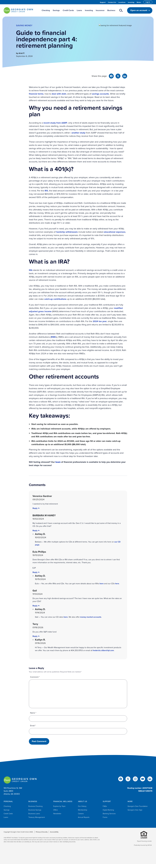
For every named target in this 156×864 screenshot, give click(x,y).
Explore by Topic (59, 806)
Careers (81, 813)
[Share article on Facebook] (111, 75)
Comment (35, 677)
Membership (82, 810)
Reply (35, 508)
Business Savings (34, 810)
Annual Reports (83, 817)
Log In (148, 2)
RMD (53, 337)
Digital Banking (108, 810)
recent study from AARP (55, 122)
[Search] (121, 10)
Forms (105, 817)
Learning (131, 2)
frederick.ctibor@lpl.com (103, 650)
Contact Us (112, 2)
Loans (6, 817)
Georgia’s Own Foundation (138, 806)
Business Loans (34, 813)
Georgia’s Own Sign (135, 810)
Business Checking (35, 806)
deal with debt (59, 93)
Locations (122, 2)
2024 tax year (100, 321)
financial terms (36, 93)
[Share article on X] (118, 75)
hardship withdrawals (67, 232)
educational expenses (114, 232)
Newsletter (57, 813)
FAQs (105, 806)
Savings (6, 810)
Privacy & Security (42, 832)
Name (33, 712)
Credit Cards (8, 813)
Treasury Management (36, 817)
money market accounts (90, 617)
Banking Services (109, 813)
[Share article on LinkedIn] (124, 75)
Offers (55, 810)
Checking (7, 806)
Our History (82, 806)
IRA (30, 270)
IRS (46, 190)
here (102, 583)
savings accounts (100, 93)
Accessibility (54, 832)
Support (103, 2)
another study (78, 132)
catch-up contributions (55, 299)
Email (33, 725)
